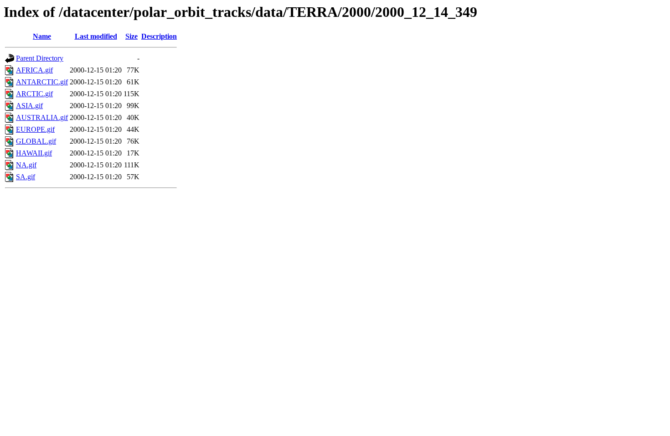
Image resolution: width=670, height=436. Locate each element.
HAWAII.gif (34, 153)
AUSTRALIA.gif (42, 117)
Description (159, 36)
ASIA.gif (29, 105)
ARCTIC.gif (34, 94)
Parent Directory (39, 58)
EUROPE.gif (35, 129)
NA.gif (26, 165)
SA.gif (25, 177)
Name (42, 36)
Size (131, 36)
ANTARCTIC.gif (42, 82)
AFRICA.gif (34, 70)
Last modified (96, 36)
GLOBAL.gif (36, 141)
